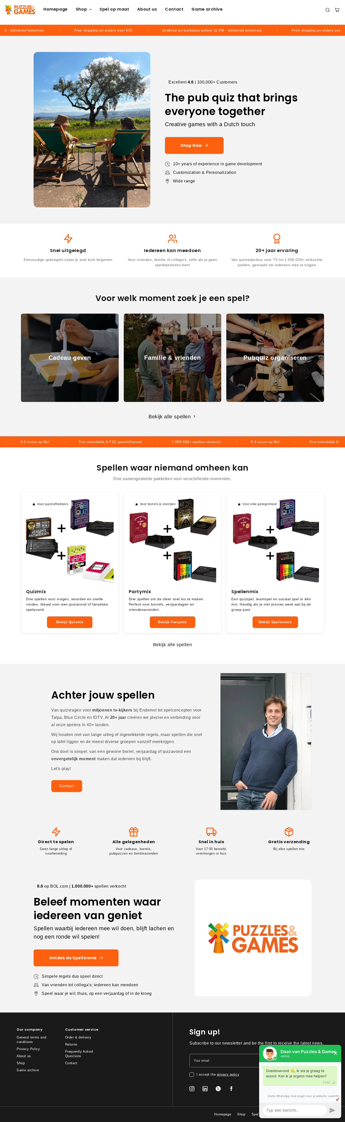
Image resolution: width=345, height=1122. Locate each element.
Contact (174, 9)
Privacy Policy (28, 1049)
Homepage (55, 9)
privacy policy (228, 1074)
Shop (81, 9)
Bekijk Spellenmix (275, 622)
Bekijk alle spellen (170, 416)
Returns (71, 1044)
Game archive (207, 9)
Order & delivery (78, 1037)
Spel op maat (114, 9)
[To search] (327, 10)
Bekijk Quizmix (70, 622)
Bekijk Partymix (172, 622)
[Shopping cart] (337, 10)
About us (147, 9)
